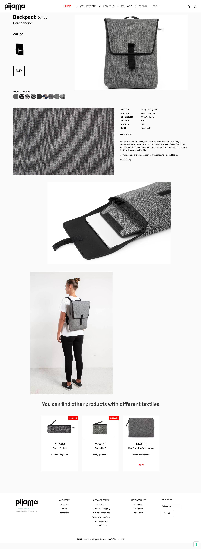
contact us (101, 504)
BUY (18, 71)
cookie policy (101, 525)
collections (64, 513)
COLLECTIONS (88, 6)
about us (64, 504)
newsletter (138, 513)
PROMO (143, 6)
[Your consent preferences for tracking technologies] (196, 544)
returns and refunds (101, 513)
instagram (138, 508)
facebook (138, 504)
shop (64, 508)
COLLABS (126, 6)
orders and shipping (101, 508)
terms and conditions (101, 517)
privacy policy (101, 521)
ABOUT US (109, 6)
